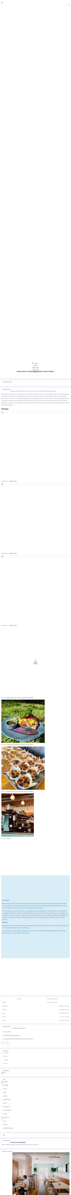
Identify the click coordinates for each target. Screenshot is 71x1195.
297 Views (20, 1154)
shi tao (9, 838)
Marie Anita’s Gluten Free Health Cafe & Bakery (20, 697)
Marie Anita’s (13, 481)
